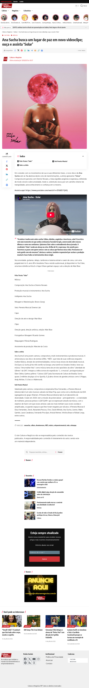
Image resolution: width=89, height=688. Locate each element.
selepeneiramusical (60, 425)
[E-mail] (35, 50)
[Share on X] (18, 50)
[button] (85, 27)
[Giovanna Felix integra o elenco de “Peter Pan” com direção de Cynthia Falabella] (55, 621)
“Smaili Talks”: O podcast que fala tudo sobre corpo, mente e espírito (11, 632)
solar (68, 425)
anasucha (27, 425)
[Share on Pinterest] (21, 50)
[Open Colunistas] (31, 11)
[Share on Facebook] (14, 50)
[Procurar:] (42, 452)
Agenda (49, 626)
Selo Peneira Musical (61, 161)
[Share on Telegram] (31, 50)
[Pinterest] (25, 663)
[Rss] (29, 663)
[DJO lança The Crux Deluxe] (33, 621)
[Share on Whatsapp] (25, 50)
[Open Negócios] (19, 11)
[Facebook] (25, 659)
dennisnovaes (40, 425)
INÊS (46, 425)
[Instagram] (38, 659)
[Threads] (34, 663)
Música (15, 35)
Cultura (7, 35)
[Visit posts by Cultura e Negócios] (5, 59)
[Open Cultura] (8, 11)
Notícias (39, 508)
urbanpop (73, 425)
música (51, 425)
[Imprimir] (41, 50)
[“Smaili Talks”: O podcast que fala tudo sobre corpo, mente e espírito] (12, 621)
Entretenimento (41, 487)
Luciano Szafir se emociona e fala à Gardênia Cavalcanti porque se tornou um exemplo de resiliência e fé (76, 635)
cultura (33, 425)
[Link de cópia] (38, 50)
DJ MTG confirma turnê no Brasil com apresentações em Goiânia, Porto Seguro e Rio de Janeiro (39, 27)
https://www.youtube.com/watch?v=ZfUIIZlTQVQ (47, 190)
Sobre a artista (23, 165)
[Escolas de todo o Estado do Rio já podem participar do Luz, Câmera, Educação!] (29, 516)
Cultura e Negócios (16, 57)
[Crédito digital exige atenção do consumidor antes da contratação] (29, 495)
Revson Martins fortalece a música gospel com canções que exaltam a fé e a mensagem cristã (50, 482)
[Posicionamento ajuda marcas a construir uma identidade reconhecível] (29, 505)
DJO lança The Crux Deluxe (33, 630)
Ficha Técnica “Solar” (25, 161)
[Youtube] (34, 659)
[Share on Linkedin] (28, 50)
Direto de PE (40, 497)
